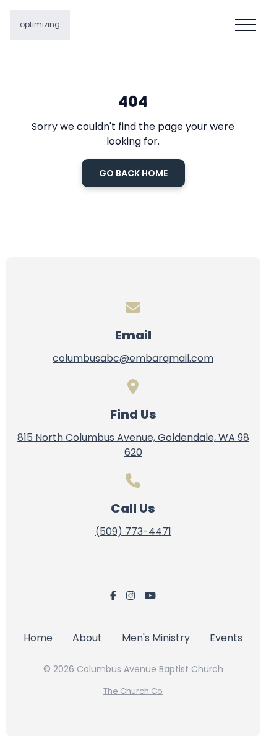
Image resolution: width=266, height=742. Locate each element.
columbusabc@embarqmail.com (133, 358)
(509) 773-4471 (133, 531)
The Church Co (133, 691)
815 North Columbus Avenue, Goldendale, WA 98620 (133, 444)
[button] (245, 24)
